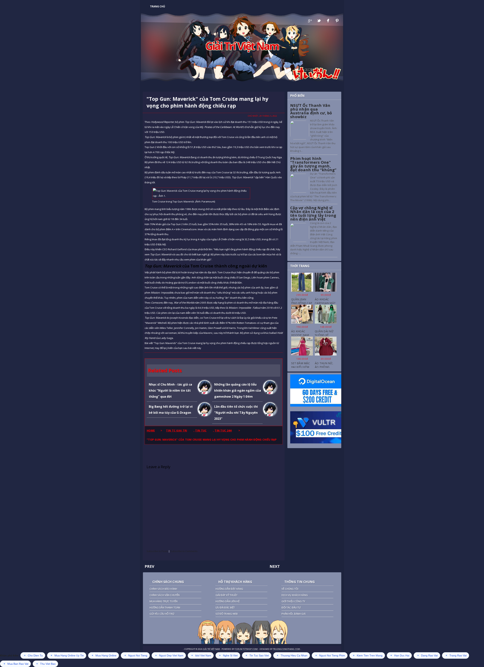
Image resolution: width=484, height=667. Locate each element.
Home (151, 430)
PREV (149, 566)
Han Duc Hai (399, 655)
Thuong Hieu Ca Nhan (292, 655)
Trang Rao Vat (456, 655)
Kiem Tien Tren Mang (367, 655)
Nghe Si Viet (228, 655)
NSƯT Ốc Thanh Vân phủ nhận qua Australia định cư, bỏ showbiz (311, 111)
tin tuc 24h (223, 430)
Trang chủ (157, 6)
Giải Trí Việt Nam (242, 46)
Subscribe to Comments (184, 551)
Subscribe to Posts (157, 551)
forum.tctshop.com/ (246, 649)
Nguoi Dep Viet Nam (169, 655)
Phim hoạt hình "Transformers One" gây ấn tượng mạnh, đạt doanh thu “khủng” (313, 164)
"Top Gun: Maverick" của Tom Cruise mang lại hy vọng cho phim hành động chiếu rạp (207, 102)
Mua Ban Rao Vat (16, 663)
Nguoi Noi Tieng (135, 655)
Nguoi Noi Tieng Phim (330, 655)
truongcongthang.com (286, 649)
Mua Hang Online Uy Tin (67, 655)
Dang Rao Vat (427, 655)
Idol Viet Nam (201, 655)
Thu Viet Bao (46, 663)
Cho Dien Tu (33, 655)
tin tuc (200, 430)
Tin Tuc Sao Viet (257, 655)
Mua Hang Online (104, 655)
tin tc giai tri (176, 430)
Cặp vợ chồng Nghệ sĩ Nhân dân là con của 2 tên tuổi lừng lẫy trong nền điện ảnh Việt (313, 213)
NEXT (275, 566)
